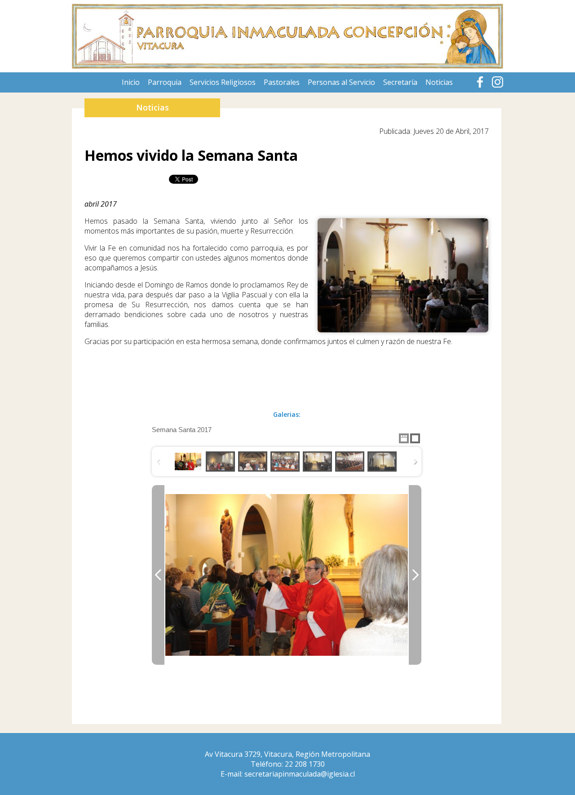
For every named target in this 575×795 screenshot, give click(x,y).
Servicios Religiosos (223, 82)
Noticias (439, 82)
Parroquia (164, 82)
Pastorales (282, 82)
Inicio (131, 82)
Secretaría (400, 82)
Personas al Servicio (341, 82)
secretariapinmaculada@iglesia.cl (299, 774)
